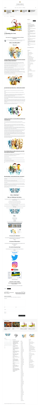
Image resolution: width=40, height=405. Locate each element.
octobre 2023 (22, 363)
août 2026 (22, 342)
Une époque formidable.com (20, 4)
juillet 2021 (22, 377)
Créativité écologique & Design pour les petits (32, 60)
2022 (28, 51)
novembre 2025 (22, 350)
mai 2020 (22, 387)
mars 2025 (22, 356)
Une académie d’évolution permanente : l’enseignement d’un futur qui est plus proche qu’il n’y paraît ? (16, 366)
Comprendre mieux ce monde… (30, 58)
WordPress (24, 403)
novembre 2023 (22, 362)
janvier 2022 (22, 372)
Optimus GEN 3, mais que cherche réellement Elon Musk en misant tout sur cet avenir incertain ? (33, 11)
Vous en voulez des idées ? (31, 367)
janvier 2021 (22, 380)
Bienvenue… (15, 239)
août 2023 (22, 365)
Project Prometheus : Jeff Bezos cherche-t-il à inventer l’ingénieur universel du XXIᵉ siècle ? (32, 36)
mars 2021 (22, 378)
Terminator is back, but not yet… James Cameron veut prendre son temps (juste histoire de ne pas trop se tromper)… (20, 293)
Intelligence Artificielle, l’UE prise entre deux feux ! (31, 44)
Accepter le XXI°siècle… (30, 52)
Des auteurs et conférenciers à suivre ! (32, 351)
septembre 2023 (22, 364)
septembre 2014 (22, 400)
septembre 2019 (22, 394)
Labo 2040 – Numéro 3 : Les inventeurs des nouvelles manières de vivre (31, 38)
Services (17, 7)
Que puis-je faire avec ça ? (30, 73)
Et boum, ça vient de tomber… (31, 353)
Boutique (15, 7)
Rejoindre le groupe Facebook (15, 279)
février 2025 (22, 357)
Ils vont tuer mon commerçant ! (32, 354)
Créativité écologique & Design (30, 59)
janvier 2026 (22, 348)
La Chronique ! (29, 65)
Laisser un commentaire (22, 315)
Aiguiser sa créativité (31, 343)
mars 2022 (22, 370)
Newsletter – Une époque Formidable (7, 329)
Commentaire (5, 298)
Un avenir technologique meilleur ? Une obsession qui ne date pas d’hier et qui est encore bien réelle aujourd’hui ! (25, 11)
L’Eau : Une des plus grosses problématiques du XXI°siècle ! (17, 10)
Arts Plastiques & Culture (31, 346)
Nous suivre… (14, 271)
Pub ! (28, 72)
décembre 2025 (22, 349)
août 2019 (22, 395)
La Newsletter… (29, 66)
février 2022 (22, 371)
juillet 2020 (22, 385)
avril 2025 (22, 355)
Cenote (17, 403)
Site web (5, 309)
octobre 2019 (22, 393)
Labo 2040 (29, 67)
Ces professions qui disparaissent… (31, 57)
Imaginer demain (30, 355)
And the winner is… (30, 345)
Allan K (29, 344)
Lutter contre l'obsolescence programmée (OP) (31, 71)
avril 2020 (22, 388)
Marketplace (24, 7)
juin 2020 (22, 386)
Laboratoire (20, 7)
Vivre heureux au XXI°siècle (31, 366)
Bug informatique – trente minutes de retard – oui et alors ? (9, 293)
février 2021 (22, 379)
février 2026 (22, 347)
